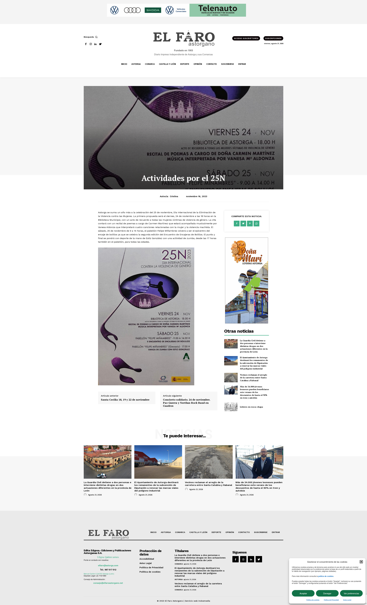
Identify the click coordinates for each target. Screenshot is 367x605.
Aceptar (303, 593)
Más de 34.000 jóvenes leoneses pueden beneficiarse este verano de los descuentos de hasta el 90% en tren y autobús (254, 392)
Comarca (179, 564)
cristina (174, 196)
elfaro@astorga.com (108, 565)
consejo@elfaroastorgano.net (108, 582)
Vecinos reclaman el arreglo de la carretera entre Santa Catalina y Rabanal (253, 377)
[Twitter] (100, 44)
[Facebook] (86, 44)
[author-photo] (85, 494)
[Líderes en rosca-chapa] (231, 406)
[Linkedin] (95, 44)
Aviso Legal (347, 600)
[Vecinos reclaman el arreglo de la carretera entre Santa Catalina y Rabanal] (231, 377)
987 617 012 (110, 569)
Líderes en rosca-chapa (251, 406)
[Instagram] (91, 44)
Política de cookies (312, 600)
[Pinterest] (250, 223)
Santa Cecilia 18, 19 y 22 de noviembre (125, 399)
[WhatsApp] (256, 223)
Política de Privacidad (331, 600)
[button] (361, 561)
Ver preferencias (351, 593)
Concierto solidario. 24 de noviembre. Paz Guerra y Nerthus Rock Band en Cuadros (186, 402)
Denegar (327, 593)
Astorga (179, 579)
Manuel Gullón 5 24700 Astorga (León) (99, 573)
